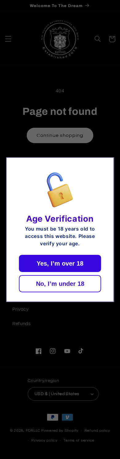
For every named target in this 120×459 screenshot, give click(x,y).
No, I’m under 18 (60, 283)
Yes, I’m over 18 (60, 263)
